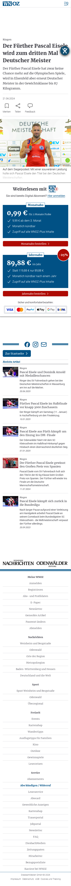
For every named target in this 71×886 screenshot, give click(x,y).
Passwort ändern (35, 621)
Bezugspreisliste (35, 862)
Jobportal (35, 823)
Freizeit (35, 712)
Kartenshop (35, 725)
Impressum (16, 879)
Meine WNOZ (35, 577)
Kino (35, 744)
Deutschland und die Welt (35, 675)
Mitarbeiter (35, 856)
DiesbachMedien (35, 843)
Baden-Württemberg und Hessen (35, 669)
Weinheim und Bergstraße (35, 643)
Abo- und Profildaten (35, 596)
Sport (35, 684)
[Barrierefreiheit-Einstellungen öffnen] (64, 50)
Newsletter (35, 608)
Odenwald (35, 649)
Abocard (35, 798)
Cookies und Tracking (51, 879)
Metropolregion (35, 662)
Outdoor (35, 750)
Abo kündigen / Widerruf (35, 785)
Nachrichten (35, 637)
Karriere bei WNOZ (35, 868)
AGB (37, 879)
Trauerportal (35, 817)
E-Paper (35, 602)
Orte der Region (35, 656)
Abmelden (35, 628)
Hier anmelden (56, 195)
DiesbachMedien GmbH (35, 875)
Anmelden (35, 583)
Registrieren (35, 589)
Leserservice (35, 791)
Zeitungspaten (35, 849)
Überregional (35, 703)
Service (35, 772)
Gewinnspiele (35, 757)
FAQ (35, 836)
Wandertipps (35, 731)
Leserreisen (36, 763)
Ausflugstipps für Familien (35, 738)
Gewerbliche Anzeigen (35, 804)
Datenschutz (28, 879)
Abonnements (35, 779)
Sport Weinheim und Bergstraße (35, 690)
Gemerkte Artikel (35, 615)
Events (36, 718)
